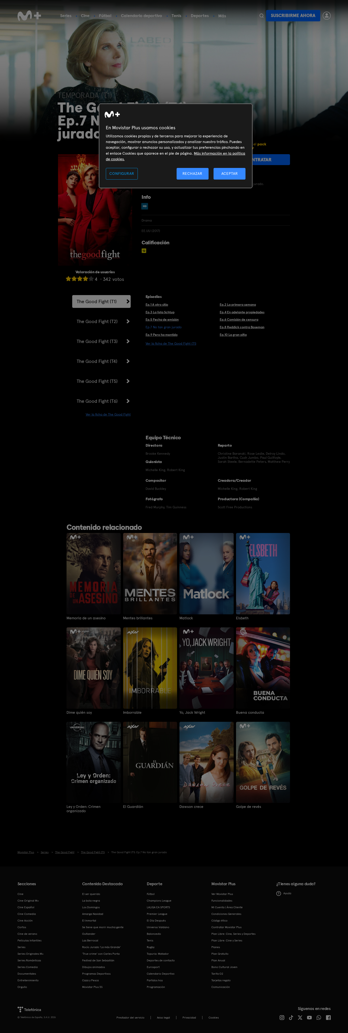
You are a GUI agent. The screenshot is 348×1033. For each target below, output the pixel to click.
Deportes (200, 15)
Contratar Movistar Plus (226, 927)
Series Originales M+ (31, 953)
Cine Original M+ (28, 900)
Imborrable (132, 712)
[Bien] (85, 278)
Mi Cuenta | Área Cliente (227, 907)
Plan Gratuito (219, 953)
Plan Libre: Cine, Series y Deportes (233, 934)
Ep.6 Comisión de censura (239, 319)
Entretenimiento (28, 980)
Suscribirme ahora (293, 15)
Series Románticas (29, 960)
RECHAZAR (192, 173)
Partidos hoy (155, 980)
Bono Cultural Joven (224, 967)
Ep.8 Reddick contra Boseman (242, 327)
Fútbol (105, 15)
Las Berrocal (90, 940)
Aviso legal (163, 1017)
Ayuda (287, 893)
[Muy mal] (68, 278)
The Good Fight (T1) (97, 301)
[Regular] (79, 278)
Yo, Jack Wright (192, 712)
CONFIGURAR (121, 173)
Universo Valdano (158, 927)
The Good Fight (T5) (97, 381)
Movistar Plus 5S (92, 987)
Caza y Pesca (90, 980)
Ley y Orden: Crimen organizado (84, 809)
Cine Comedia (27, 914)
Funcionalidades (221, 900)
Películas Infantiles (29, 940)
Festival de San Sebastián (98, 960)
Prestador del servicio (130, 1017)
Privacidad (189, 1017)
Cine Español (26, 907)
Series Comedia (28, 967)
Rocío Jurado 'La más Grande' (101, 947)
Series (65, 15)
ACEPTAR (229, 173)
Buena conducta (250, 712)
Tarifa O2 (217, 973)
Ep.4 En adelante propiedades (242, 312)
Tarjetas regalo (221, 980)
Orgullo (22, 987)
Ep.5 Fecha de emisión (162, 319)
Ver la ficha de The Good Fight (108, 414)
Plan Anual (218, 960)
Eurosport (153, 967)
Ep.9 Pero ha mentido (162, 335)
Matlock (186, 618)
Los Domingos (91, 907)
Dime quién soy (79, 712)
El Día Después (156, 920)
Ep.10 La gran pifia (233, 335)
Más (222, 16)
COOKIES (214, 1017)
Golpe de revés (248, 807)
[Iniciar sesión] (327, 16)
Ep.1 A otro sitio (157, 304)
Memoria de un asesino (86, 618)
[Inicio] (29, 15)
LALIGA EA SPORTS (158, 907)
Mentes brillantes (137, 618)
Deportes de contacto (161, 960)
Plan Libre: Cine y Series (226, 940)
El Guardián (133, 807)
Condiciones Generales (226, 914)
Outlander (88, 934)
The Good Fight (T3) (97, 341)
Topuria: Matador (158, 953)
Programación (156, 987)
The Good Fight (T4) (97, 361)
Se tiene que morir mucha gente (103, 927)
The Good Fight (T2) (97, 321)
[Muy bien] (91, 278)
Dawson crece (191, 807)
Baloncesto (154, 934)
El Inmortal (89, 920)
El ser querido (91, 894)
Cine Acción (25, 920)
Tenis (176, 15)
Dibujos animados (93, 967)
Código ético (219, 920)
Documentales (27, 973)
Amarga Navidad (92, 914)
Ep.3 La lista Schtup (160, 312)
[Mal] (74, 278)
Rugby (150, 947)
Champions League (159, 900)
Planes (215, 947)
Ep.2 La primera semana (238, 304)
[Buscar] (261, 16)
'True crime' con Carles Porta (101, 953)
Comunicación (220, 987)
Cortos (22, 927)
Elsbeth (242, 618)
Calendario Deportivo (160, 973)
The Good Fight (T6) (97, 401)
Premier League (157, 914)
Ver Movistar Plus (222, 894)
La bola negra (91, 900)
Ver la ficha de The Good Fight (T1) (171, 343)
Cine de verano (27, 934)
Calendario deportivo (141, 15)
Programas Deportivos (96, 973)
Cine (85, 15)
